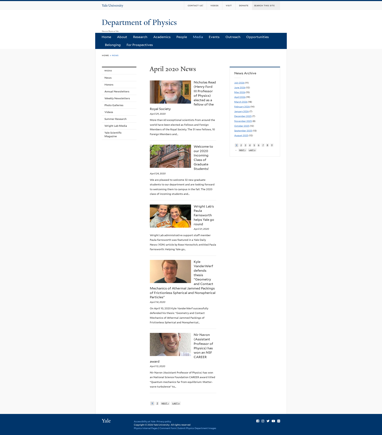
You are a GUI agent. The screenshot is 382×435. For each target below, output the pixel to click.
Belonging (113, 45)
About (122, 37)
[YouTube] (273, 421)
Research (140, 37)
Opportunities (257, 37)
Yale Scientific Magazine (113, 134)
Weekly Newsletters (117, 98)
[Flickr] (278, 421)
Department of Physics (140, 22)
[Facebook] (257, 421)
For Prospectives (140, 45)
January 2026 (241, 111)
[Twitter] (268, 421)
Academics (162, 37)
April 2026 (239, 97)
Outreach (232, 37)
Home (106, 37)
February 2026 (242, 106)
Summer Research (115, 118)
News (108, 77)
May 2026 (239, 92)
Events (214, 37)
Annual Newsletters (116, 91)
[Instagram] (262, 421)
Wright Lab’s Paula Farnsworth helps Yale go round (204, 215)
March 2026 (240, 101)
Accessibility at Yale (144, 421)
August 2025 (241, 135)
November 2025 (243, 121)
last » (176, 403)
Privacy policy (164, 421)
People (181, 37)
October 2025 (241, 125)
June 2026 (239, 87)
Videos (108, 112)
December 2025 (243, 116)
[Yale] (106, 421)
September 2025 (243, 130)
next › (165, 403)
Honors (108, 84)
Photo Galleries (113, 105)
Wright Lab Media (115, 125)
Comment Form (168, 428)
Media (198, 37)
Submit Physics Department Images (197, 428)
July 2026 (239, 82)
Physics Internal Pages (146, 428)
